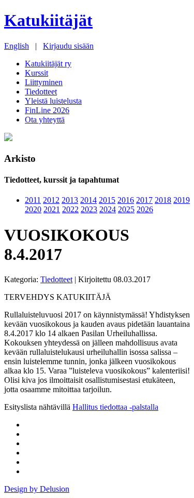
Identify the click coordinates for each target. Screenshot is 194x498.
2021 (51, 209)
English (16, 46)
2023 (89, 209)
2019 (181, 200)
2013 (70, 200)
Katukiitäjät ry (48, 63)
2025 (126, 209)
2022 (70, 209)
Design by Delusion (36, 489)
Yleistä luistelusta (53, 100)
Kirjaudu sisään (68, 46)
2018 (163, 200)
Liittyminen (44, 82)
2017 (144, 200)
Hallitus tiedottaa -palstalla (115, 407)
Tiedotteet (41, 91)
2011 (33, 200)
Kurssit (36, 72)
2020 (33, 209)
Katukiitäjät (48, 20)
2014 (88, 200)
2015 (107, 200)
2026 (145, 209)
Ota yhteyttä (45, 119)
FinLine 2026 (47, 110)
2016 (125, 200)
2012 (51, 200)
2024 (107, 209)
